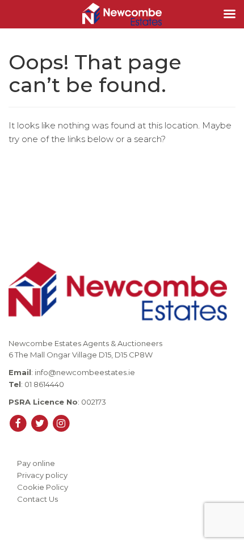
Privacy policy (42, 475)
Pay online (36, 463)
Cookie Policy (42, 487)
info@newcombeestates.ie (85, 372)
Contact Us (37, 499)
